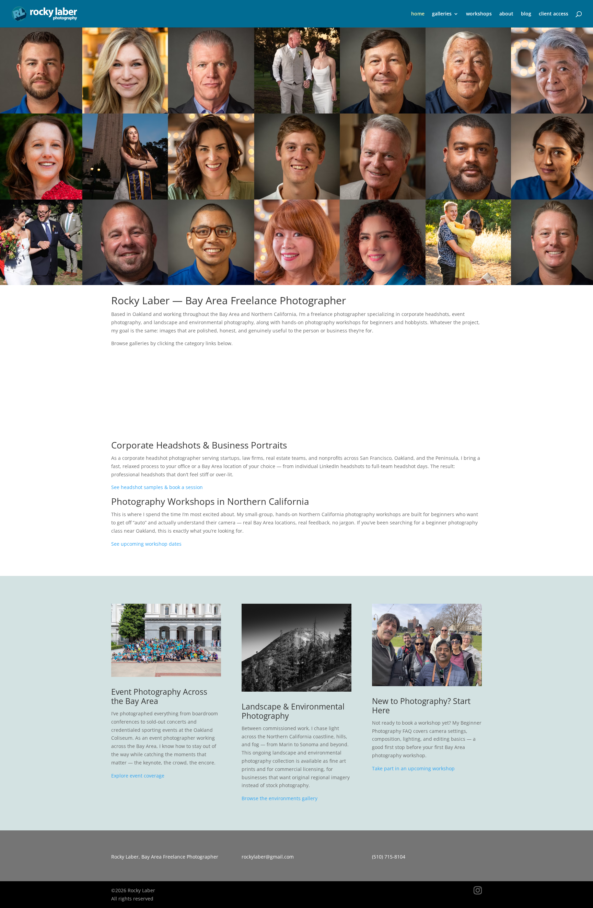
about (506, 14)
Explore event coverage (137, 775)
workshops (479, 14)
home (418, 14)
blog (526, 14)
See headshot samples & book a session (157, 487)
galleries (442, 14)
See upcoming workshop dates (146, 544)
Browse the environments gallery (279, 798)
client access (553, 14)
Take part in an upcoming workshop (413, 768)
